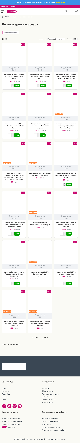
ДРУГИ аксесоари (10, 17)
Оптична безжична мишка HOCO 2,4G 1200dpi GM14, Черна (40, 76)
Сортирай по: (42, 39)
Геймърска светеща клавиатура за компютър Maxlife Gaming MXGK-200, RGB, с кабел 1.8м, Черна (14, 176)
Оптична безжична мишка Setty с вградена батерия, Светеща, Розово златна (66, 76)
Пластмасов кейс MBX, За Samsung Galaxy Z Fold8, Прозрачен (17, 365)
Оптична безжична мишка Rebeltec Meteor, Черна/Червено (66, 225)
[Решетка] (3, 39)
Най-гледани (25, 359)
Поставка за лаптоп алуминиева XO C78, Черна (40, 224)
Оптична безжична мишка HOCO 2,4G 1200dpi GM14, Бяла (14, 76)
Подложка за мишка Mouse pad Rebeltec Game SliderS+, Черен (14, 126)
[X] (14, 406)
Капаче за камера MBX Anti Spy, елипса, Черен (40, 273)
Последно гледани (10, 359)
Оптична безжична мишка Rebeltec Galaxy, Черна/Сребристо (14, 323)
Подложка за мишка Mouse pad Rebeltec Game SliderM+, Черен (65, 175)
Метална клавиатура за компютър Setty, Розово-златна (40, 126)
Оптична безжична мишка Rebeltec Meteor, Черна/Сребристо (14, 274)
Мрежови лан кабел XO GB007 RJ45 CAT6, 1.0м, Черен (40, 174)
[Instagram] (9, 406)
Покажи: (69, 39)
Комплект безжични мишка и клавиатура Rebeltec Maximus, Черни (66, 126)
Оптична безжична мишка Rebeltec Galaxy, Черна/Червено (40, 323)
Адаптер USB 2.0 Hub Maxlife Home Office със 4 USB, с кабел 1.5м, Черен (14, 225)
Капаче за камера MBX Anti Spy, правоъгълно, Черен (66, 273)
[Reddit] (20, 406)
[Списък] (6, 39)
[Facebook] (4, 406)
